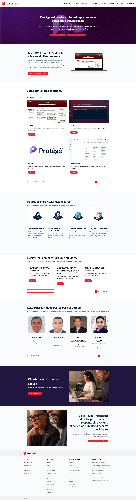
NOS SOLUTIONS (75, 3)
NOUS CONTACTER (66, 3)
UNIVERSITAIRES (120, 3)
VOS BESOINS (84, 3)
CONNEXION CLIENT (130, 3)
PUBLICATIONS (111, 3)
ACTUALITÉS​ (103, 3)
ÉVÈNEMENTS (94, 3)
